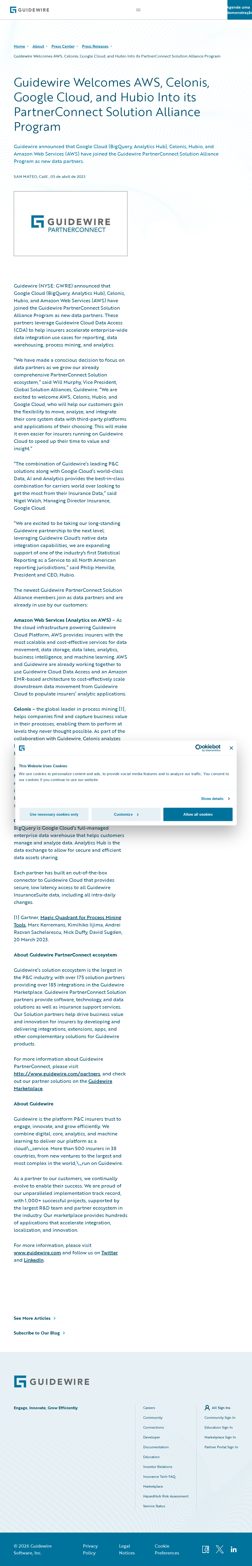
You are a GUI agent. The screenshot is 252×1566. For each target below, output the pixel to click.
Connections (153, 1427)
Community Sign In (220, 1417)
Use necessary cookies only (54, 814)
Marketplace (153, 1486)
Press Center (63, 46)
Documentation (156, 1447)
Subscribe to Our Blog (37, 1333)
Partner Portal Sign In (221, 1447)
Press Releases (95, 46)
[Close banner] (231, 748)
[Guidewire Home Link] (52, 1382)
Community (152, 1417)
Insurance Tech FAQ (159, 1476)
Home (19, 46)
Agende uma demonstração (239, 9)
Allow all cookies (198, 814)
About (38, 46)
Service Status (154, 1505)
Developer (151, 1437)
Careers (149, 1407)
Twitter (109, 1252)
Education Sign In (219, 1427)
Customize (123, 814)
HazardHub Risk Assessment (166, 1496)
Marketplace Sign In (220, 1437)
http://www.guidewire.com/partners (57, 1073)
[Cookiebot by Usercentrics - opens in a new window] (198, 748)
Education (151, 1456)
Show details (212, 799)
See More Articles (32, 1318)
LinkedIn (34, 1259)
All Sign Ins (221, 1407)
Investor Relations (157, 1466)
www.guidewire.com (37, 1252)
